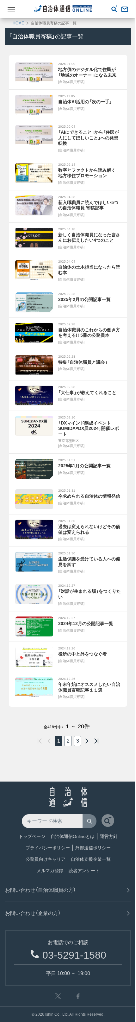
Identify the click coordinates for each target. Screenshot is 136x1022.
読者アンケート (84, 870)
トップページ (32, 836)
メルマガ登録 (50, 870)
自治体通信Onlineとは (73, 836)
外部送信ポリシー (93, 847)
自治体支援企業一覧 (91, 859)
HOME (18, 23)
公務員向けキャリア (45, 859)
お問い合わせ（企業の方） (33, 913)
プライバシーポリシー (48, 847)
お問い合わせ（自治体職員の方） (40, 890)
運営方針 (109, 836)
